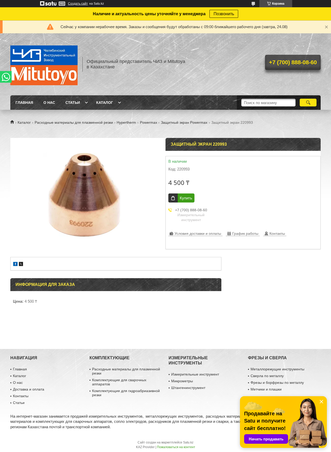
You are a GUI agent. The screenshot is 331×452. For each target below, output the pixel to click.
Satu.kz (188, 442)
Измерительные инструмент (195, 374)
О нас (49, 102)
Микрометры (182, 381)
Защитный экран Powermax (184, 122)
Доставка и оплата (28, 389)
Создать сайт (78, 3)
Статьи (72, 102)
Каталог (104, 102)
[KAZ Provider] (44, 64)
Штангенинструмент (188, 388)
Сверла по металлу (267, 376)
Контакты (20, 396)
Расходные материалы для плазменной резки (74, 122)
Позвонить (224, 14)
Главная (24, 102)
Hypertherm (126, 122)
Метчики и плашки (266, 389)
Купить (186, 198)
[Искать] (308, 102)
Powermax (148, 122)
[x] (21, 264)
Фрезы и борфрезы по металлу (277, 382)
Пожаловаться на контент (176, 447)
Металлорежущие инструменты (277, 369)
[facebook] (15, 264)
